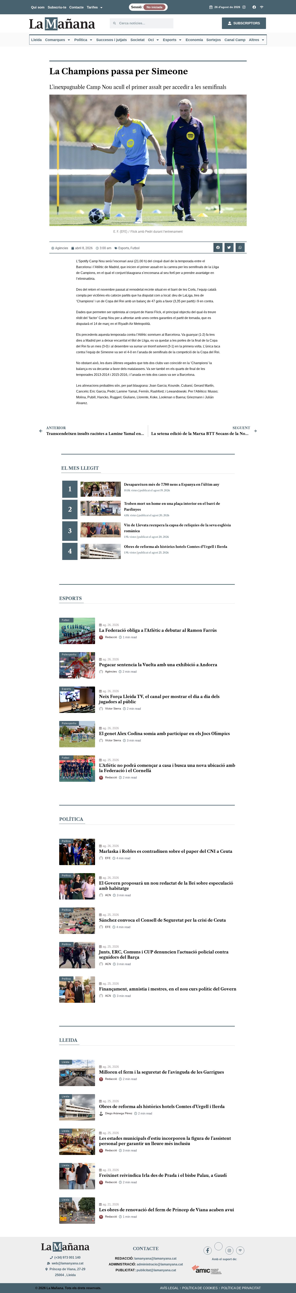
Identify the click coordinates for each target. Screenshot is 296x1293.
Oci (151, 40)
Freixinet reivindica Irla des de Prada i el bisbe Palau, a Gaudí (163, 1175)
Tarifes (92, 7)
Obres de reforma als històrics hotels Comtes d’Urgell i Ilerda (175, 547)
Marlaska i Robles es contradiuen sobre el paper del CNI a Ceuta (165, 851)
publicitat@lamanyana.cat (156, 1270)
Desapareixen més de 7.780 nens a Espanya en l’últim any (171, 484)
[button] (218, 247)
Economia (194, 40)
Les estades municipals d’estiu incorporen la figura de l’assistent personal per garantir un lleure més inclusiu (165, 1141)
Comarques (55, 40)
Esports (169, 40)
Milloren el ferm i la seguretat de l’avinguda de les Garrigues (161, 1072)
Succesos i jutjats (111, 40)
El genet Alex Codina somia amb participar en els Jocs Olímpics (164, 733)
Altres (254, 40)
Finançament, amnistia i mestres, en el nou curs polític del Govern (167, 989)
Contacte (76, 7)
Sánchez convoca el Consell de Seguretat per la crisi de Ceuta (162, 920)
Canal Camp (235, 40)
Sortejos (213, 40)
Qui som (38, 7)
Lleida (36, 40)
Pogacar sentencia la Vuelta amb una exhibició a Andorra (158, 664)
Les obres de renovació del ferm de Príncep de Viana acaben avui (166, 1209)
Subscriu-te (57, 7)
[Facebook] (208, 1251)
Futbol (135, 248)
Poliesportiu (69, 654)
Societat (137, 40)
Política (80, 40)
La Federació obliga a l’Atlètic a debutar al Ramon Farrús (158, 630)
